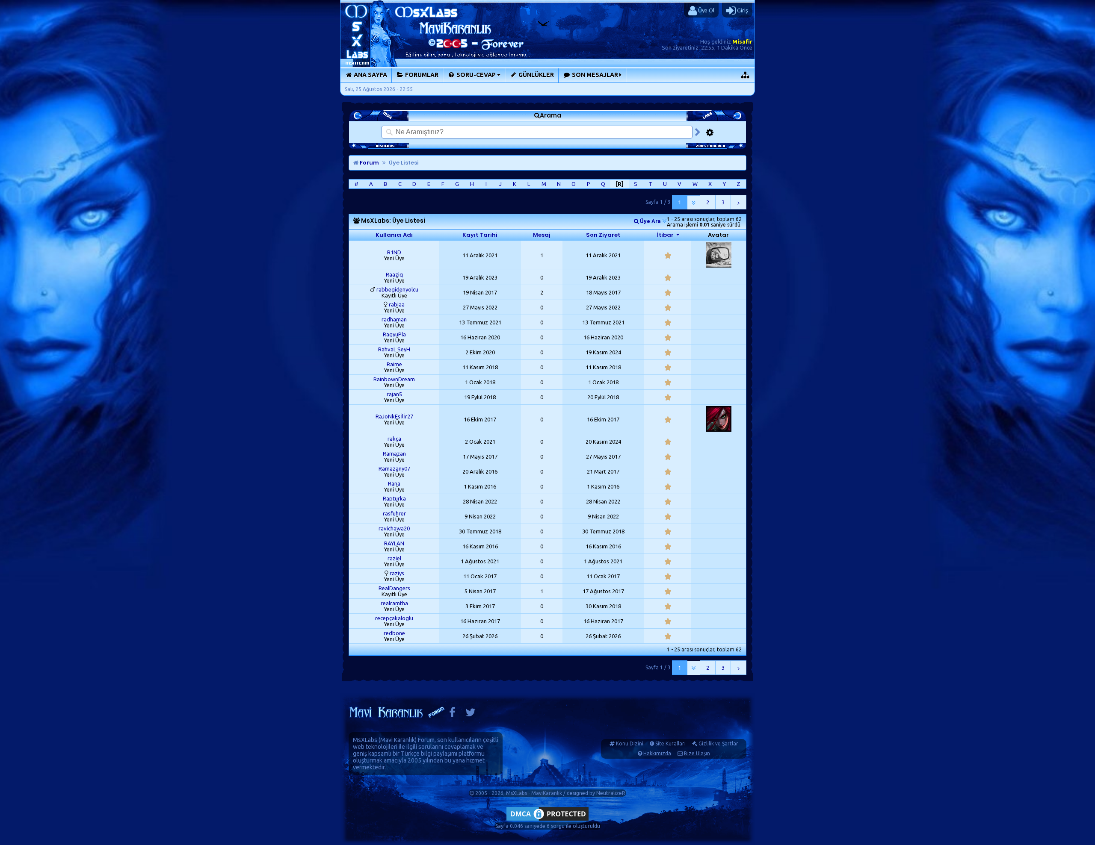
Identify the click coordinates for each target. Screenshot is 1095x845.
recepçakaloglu (394, 618)
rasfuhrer (394, 513)
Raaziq (394, 274)
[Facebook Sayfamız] (452, 714)
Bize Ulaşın (697, 753)
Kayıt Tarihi (479, 235)
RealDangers (394, 588)
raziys (397, 573)
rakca (394, 439)
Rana (394, 483)
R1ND (394, 252)
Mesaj (541, 235)
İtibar (665, 235)
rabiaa (397, 304)
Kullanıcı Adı (394, 235)
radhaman (394, 319)
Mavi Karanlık (397, 739)
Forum (368, 163)
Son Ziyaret (603, 235)
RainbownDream (394, 379)
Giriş (742, 10)
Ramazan (394, 453)
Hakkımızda (657, 753)
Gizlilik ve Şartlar (718, 743)
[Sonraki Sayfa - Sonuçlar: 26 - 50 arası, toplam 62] (738, 202)
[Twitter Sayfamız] (470, 714)
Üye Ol (705, 10)
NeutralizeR (610, 793)
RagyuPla (394, 334)
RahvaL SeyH (394, 349)
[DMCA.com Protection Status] (547, 820)
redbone (394, 633)
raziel (394, 558)
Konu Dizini (629, 743)
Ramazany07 (394, 468)
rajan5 (394, 394)
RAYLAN (394, 543)
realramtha (394, 603)
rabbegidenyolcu (397, 289)
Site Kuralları (670, 743)
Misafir (742, 41)
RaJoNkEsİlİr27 (394, 416)
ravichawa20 (394, 528)
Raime (394, 364)
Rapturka (394, 498)
